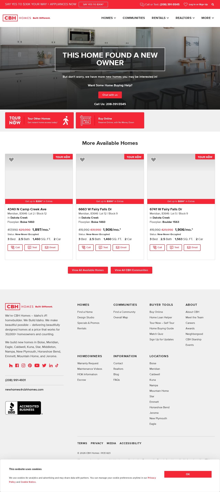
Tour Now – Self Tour (162, 323)
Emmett (154, 402)
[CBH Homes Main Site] (26, 18)
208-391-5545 (116, 104)
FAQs (116, 380)
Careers (190, 323)
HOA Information (87, 374)
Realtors (184, 18)
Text (34, 247)
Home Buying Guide (162, 328)
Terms (82, 443)
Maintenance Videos (89, 369)
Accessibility (130, 443)
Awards (190, 328)
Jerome (154, 413)
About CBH (192, 312)
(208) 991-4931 (15, 380)
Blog (116, 374)
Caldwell (155, 374)
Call (17, 247)
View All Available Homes (88, 270)
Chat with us (110, 95)
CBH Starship (193, 339)
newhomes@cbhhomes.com (24, 390)
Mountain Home (159, 391)
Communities (134, 18)
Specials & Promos (88, 323)
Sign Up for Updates (162, 339)
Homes (107, 18)
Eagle (153, 424)
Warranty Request (87, 363)
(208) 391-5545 (170, 4)
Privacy (97, 443)
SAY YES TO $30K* (93, 4)
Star (152, 396)
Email (52, 247)
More (206, 18)
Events (190, 345)
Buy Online (156, 312)
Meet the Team (195, 317)
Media (111, 443)
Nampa (154, 385)
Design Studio (85, 317)
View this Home (16, 254)
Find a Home (85, 312)
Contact (118, 363)
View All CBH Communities (131, 270)
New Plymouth (158, 418)
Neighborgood (194, 334)
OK (188, 474)
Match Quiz (156, 334)
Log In (198, 4)
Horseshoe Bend (159, 407)
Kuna (153, 380)
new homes (114, 77)
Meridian (155, 369)
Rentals (159, 18)
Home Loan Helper (161, 317)
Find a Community (124, 312)
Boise (153, 363)
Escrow (81, 380)
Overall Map (120, 317)
